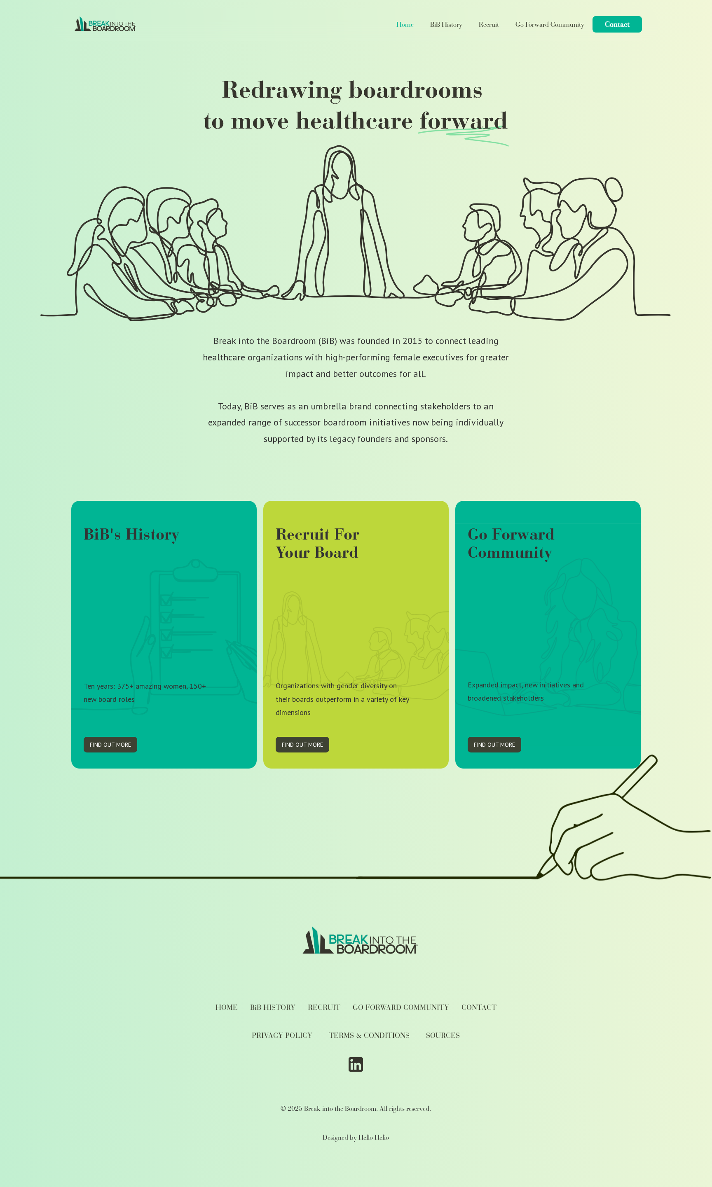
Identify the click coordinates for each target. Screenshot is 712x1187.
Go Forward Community (549, 24)
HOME (226, 1007)
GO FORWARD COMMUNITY (401, 1007)
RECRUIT (324, 1007)
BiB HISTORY (272, 1007)
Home (405, 24)
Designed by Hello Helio (356, 1137)
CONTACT (479, 1007)
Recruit (489, 24)
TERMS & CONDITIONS (369, 1035)
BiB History (446, 24)
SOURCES (443, 1035)
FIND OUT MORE (110, 744)
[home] (103, 24)
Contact (617, 24)
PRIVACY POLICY (282, 1035)
